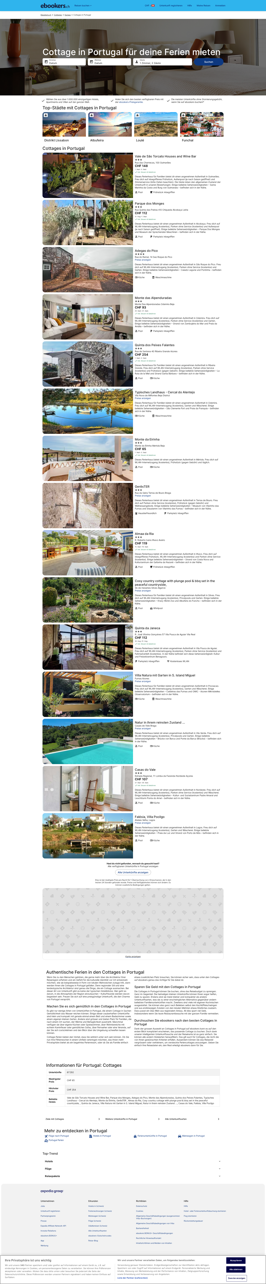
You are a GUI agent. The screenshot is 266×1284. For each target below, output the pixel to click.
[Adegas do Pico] (133, 269)
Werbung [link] (44, 1245)
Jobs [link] (43, 1206)
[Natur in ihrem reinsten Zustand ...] (133, 741)
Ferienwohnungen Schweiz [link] (100, 1211)
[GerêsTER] (133, 505)
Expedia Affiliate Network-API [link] (53, 1226)
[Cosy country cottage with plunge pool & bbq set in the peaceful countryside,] (133, 600)
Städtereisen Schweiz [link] (97, 1226)
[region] (133, 1269)
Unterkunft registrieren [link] (50, 1211)
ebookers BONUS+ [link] (49, 1236)
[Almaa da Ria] (133, 552)
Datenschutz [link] (141, 1206)
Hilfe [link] (186, 1206)
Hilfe (189, 5)
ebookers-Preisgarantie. (131, 102)
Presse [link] (43, 1221)
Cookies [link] (139, 1211)
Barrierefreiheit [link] (142, 1228)
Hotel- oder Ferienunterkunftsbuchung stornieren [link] (205, 1211)
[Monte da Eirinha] (133, 458)
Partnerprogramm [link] (48, 1216)
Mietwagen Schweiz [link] (97, 1216)
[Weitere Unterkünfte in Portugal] (133, 1119)
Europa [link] (68, 15)
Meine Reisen (203, 5)
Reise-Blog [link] (93, 1240)
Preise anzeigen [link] (143, 259)
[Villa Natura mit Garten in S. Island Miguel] (133, 694)
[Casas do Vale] (133, 788)
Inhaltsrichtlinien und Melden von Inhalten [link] (154, 1243)
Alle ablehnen (236, 1269)
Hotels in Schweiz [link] (96, 1206)
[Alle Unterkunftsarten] (192, 1119)
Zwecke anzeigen (236, 1278)
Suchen (208, 61)
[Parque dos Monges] (133, 222)
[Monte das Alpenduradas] (133, 317)
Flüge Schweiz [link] (94, 1221)
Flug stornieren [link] (190, 1216)
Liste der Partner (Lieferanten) (132, 1278)
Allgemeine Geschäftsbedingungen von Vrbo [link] (155, 1223)
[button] (133, 1161)
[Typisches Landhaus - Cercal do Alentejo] (133, 411)
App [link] (42, 1240)
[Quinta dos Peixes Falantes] (133, 364)
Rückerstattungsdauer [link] (193, 1221)
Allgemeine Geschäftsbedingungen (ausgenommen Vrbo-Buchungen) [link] (158, 1217)
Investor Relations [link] (48, 1231)
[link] (66, 1136)
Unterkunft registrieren (170, 5)
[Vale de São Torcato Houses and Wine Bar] (133, 175)
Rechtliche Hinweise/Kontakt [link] (148, 1238)
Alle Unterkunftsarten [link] (97, 1231)
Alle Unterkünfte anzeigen (133, 872)
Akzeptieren (236, 1260)
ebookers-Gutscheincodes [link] (99, 1236)
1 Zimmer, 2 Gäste (150, 63)
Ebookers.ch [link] (46, 15)
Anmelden (220, 5)
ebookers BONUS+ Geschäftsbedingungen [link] (154, 1233)
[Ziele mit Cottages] (73, 1119)
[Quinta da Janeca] (133, 647)
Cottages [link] (58, 15)
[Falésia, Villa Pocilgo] (133, 835)
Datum (53, 63)
